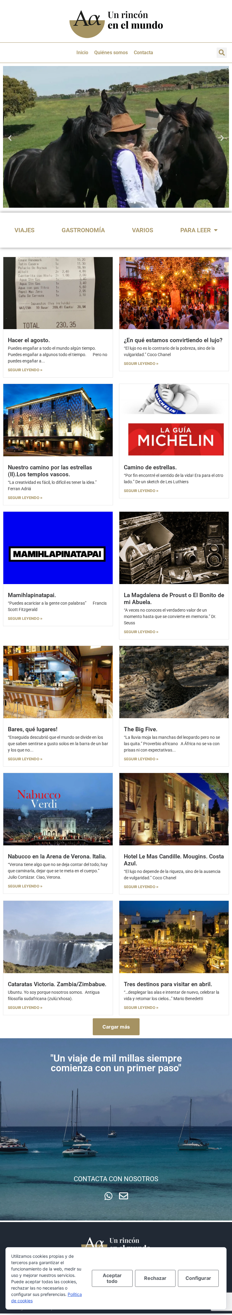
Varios (142, 230)
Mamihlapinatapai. (32, 595)
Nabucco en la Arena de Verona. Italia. (57, 856)
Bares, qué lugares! (32, 729)
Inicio (82, 52)
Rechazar (155, 1278)
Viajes (24, 230)
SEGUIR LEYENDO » (25, 370)
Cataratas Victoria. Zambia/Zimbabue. (57, 984)
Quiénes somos (111, 52)
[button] (222, 53)
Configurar (198, 1278)
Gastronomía (83, 230)
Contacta (143, 52)
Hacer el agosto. (29, 340)
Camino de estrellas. (150, 467)
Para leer (195, 230)
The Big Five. (140, 729)
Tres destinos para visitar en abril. (168, 984)
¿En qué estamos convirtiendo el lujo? (173, 340)
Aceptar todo (112, 1278)
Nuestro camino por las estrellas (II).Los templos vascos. (50, 471)
